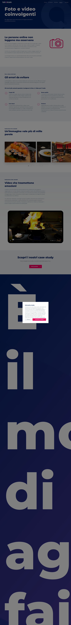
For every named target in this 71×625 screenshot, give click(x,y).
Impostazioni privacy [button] (40, 309)
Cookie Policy (42, 317)
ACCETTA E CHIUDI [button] (39, 319)
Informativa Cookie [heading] (30, 305)
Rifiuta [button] (28, 319)
